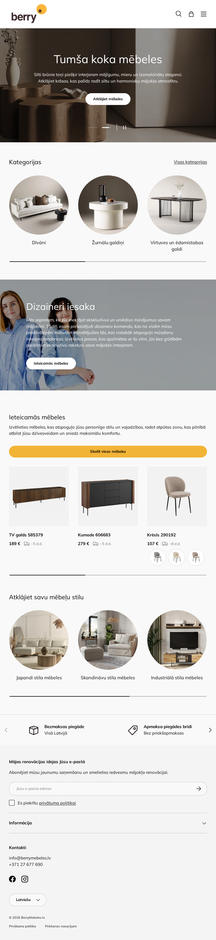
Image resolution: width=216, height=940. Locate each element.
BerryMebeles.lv (32, 918)
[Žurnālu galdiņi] (108, 205)
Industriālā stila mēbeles (177, 677)
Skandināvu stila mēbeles (108, 677)
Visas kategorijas (190, 161)
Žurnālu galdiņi (108, 242)
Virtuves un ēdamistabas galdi (176, 246)
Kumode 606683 (94, 535)
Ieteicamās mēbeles (51, 363)
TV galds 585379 (26, 535)
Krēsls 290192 (161, 535)
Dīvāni (39, 242)
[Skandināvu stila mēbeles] (108, 639)
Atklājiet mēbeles (108, 99)
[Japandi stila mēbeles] (39, 639)
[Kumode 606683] (108, 496)
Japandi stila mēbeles (39, 677)
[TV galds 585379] (39, 496)
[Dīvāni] (39, 205)
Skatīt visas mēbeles (108, 451)
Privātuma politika (22, 926)
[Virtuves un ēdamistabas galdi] (177, 205)
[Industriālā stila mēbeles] (177, 639)
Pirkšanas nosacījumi (61, 926)
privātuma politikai (57, 803)
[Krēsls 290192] (177, 496)
